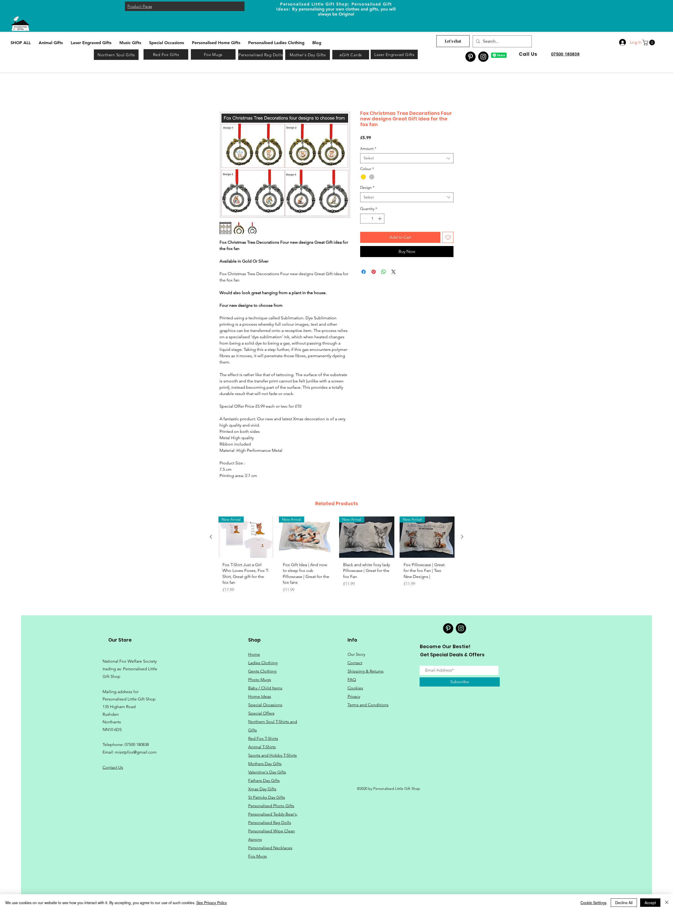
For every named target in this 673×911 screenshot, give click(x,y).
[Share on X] (393, 272)
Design (367, 188)
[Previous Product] (211, 537)
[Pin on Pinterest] (373, 272)
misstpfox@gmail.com (136, 752)
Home (225, 91)
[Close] (667, 902)
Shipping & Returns (366, 671)
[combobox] (406, 159)
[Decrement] (364, 219)
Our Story (356, 654)
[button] (649, 42)
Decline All (624, 902)
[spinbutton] (372, 219)
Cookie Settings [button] (593, 902)
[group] (336, 556)
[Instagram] (483, 57)
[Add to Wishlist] (447, 237)
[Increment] (380, 219)
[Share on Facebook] (363, 272)
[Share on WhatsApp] (383, 272)
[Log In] (622, 42)
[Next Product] (462, 537)
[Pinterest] (470, 57)
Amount (368, 148)
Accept (650, 902)
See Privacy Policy (211, 902)
